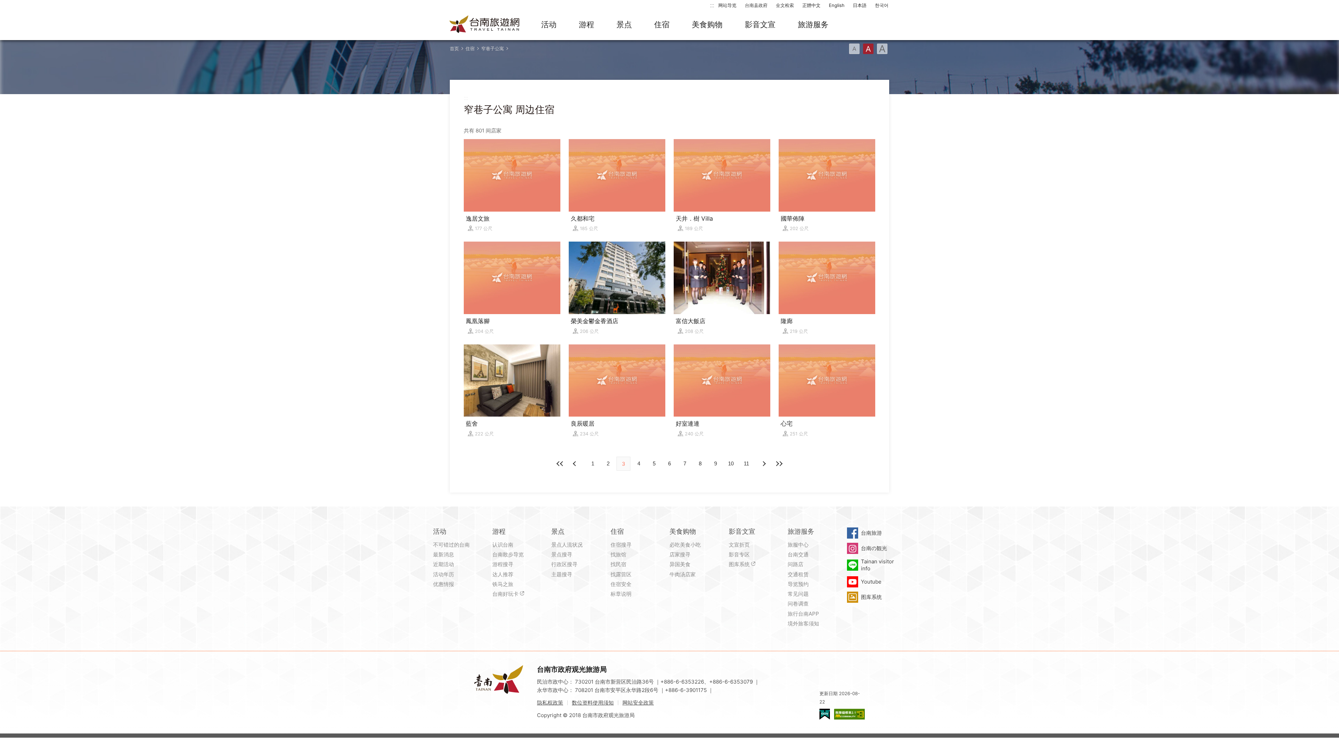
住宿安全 (621, 584)
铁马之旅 (502, 584)
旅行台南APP (803, 613)
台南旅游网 (484, 25)
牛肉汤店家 (683, 574)
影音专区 (739, 554)
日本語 (860, 5)
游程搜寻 (502, 564)
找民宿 (618, 564)
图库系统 (739, 564)
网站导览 (727, 5)
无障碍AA (849, 714)
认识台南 (502, 544)
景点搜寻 (561, 554)
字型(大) (882, 49)
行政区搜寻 (564, 564)
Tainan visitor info (877, 565)
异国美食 (680, 564)
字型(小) (854, 49)
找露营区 (621, 574)
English (837, 5)
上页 (764, 464)
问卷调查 (798, 603)
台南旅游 (871, 533)
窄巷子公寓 (492, 48)
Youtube (871, 581)
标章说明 (621, 594)
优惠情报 (443, 584)
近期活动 (443, 564)
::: (712, 5)
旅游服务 (813, 24)
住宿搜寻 (621, 544)
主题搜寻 (561, 574)
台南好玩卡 (505, 594)
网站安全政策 (638, 702)
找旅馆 (618, 554)
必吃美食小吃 (685, 544)
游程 (586, 24)
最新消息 (443, 554)
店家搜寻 (680, 554)
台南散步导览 (508, 554)
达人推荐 (502, 574)
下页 (575, 464)
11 (746, 463)
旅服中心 (798, 544)
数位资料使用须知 (593, 702)
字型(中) (868, 49)
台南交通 (798, 554)
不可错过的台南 (451, 544)
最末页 (779, 464)
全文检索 (785, 5)
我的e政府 (824, 714)
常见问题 (798, 594)
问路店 (795, 564)
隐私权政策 (550, 702)
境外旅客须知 (803, 623)
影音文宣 (760, 24)
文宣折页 (739, 544)
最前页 (560, 464)
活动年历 (443, 574)
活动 (549, 24)
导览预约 (798, 584)
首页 (454, 48)
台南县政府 (756, 5)
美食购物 (707, 24)
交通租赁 (798, 574)
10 (731, 463)
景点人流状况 (567, 544)
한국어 (881, 5)
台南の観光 (874, 548)
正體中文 (811, 5)
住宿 (662, 24)
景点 (624, 24)
